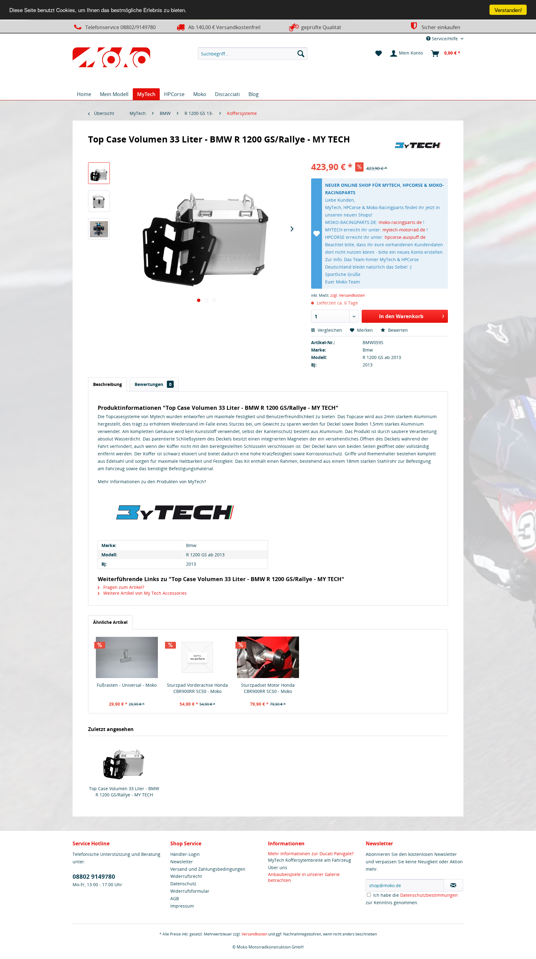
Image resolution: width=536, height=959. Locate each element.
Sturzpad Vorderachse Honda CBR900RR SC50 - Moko (197, 688)
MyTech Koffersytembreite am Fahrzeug (309, 860)
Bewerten (397, 330)
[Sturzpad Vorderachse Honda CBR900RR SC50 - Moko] (197, 657)
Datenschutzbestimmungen (429, 895)
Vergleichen (329, 330)
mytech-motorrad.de (403, 230)
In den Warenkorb (401, 316)
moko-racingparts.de (400, 222)
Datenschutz (183, 884)
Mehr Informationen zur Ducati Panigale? (311, 853)
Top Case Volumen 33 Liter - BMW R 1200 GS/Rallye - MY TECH (124, 792)
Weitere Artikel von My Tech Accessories (144, 593)
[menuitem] (252, 53)
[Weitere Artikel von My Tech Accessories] (418, 145)
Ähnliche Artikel (110, 622)
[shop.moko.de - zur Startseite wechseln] (111, 58)
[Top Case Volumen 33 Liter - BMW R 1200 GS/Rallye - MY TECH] (124, 760)
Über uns (277, 867)
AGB (174, 898)
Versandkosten (254, 934)
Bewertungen (153, 384)
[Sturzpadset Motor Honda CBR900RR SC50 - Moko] (268, 657)
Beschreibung (107, 384)
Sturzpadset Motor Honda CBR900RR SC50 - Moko (268, 688)
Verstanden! (508, 10)
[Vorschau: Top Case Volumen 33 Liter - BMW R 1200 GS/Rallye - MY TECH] (99, 173)
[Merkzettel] (378, 53)
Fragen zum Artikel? (123, 587)
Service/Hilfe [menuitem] (445, 39)
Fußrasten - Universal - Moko (127, 685)
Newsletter (181, 862)
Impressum (182, 906)
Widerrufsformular (189, 891)
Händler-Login (185, 854)
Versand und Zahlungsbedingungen (207, 869)
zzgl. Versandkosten (347, 295)
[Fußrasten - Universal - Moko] (127, 657)
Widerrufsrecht (186, 876)
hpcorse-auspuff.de (405, 237)
